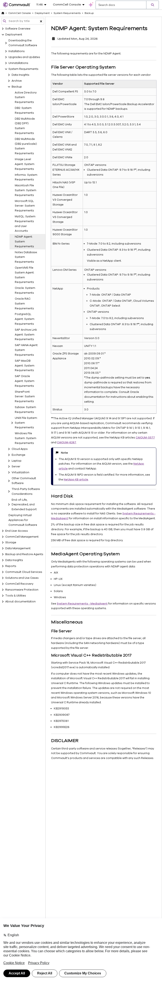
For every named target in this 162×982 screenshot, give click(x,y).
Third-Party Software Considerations (26, 491)
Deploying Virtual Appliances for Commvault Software (22, 520)
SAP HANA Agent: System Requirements (26, 350)
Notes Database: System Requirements (26, 257)
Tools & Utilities (15, 596)
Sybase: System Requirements (25, 409)
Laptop (17, 461)
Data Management (18, 548)
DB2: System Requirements (24, 110)
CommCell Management (22, 537)
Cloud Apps (20, 449)
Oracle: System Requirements (25, 290)
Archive (17, 81)
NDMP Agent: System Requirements (24, 241)
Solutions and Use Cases (22, 578)
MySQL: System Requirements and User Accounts (25, 224)
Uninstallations (18, 63)
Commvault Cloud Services (23, 572)
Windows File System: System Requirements (25, 438)
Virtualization (20, 472)
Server (16, 466)
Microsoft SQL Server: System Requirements (25, 206)
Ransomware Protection (21, 590)
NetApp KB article (76, 480)
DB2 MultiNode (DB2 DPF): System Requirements (25, 126)
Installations (16, 51)
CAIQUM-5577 (145, 438)
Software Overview (17, 29)
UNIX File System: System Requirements (26, 423)
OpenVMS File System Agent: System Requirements (24, 275)
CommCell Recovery (19, 584)
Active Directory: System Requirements (26, 97)
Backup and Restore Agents (24, 554)
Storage (10, 542)
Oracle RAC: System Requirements (24, 303)
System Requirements (23, 69)
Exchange (18, 455)
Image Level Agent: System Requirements (24, 164)
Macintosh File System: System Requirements (25, 190)
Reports (10, 566)
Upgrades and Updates (24, 57)
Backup (17, 87)
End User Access (16, 531)
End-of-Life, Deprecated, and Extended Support (24, 504)
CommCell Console (19, 13)
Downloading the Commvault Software (22, 43)
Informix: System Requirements (26, 177)
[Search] (152, 5)
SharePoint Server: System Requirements (25, 396)
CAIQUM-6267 (66, 442)
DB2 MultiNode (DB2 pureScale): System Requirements (26, 146)
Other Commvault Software (24, 480)
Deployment (13, 35)
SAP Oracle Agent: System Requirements (24, 381)
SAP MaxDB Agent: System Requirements (24, 365)
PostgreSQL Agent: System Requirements (24, 319)
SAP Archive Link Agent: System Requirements (26, 334)
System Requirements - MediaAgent (82, 604)
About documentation (20, 601)
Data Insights (20, 75)
